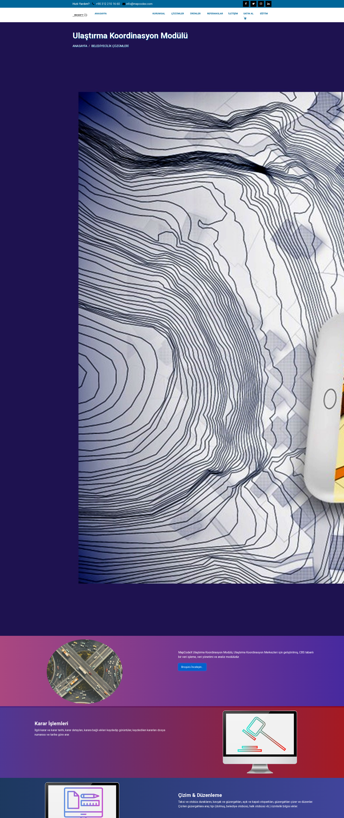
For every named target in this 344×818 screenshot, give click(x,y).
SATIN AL (248, 13)
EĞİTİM (264, 13)
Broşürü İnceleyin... (192, 667)
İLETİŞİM (233, 13)
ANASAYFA (101, 13)
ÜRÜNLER (195, 13)
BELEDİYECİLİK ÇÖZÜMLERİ (110, 46)
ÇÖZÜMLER (177, 13)
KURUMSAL (158, 13)
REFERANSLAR (215, 13)
